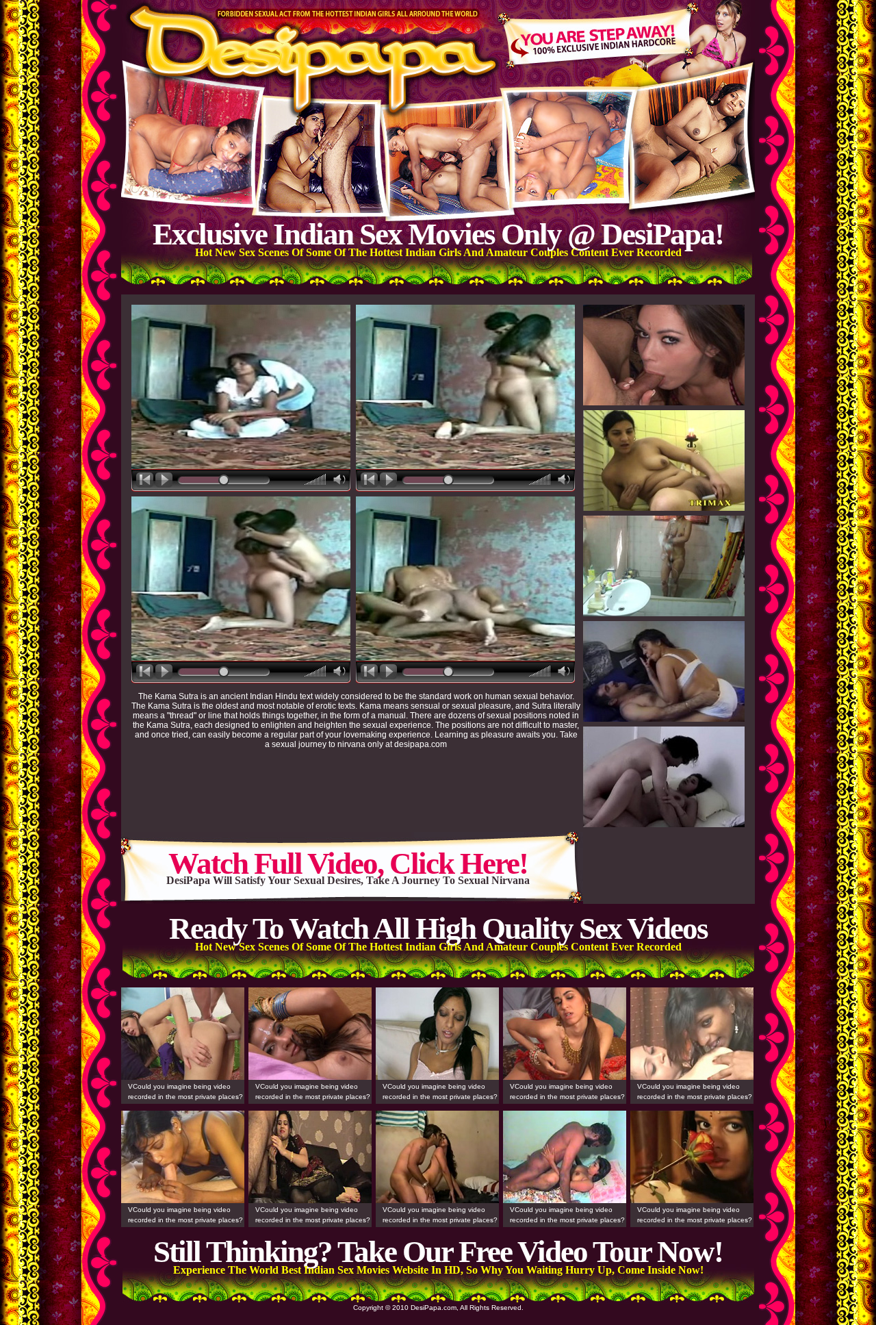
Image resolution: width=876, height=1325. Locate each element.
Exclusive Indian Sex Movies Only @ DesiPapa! (438, 234)
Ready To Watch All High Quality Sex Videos (438, 928)
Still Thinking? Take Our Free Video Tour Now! (438, 1252)
